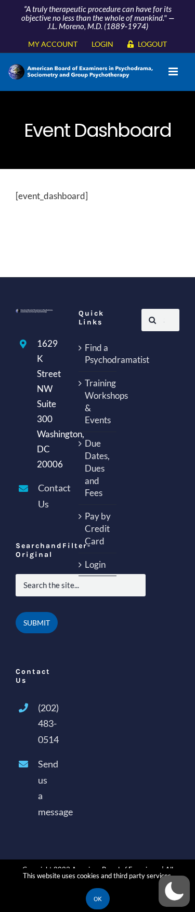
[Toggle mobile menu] (173, 71)
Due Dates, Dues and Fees (97, 468)
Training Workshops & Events (98, 401)
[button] (174, 891)
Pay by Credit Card (98, 528)
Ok (98, 899)
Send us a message (46, 787)
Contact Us (46, 496)
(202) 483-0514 (46, 723)
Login (95, 564)
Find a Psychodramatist (98, 354)
